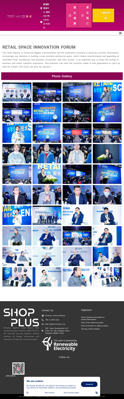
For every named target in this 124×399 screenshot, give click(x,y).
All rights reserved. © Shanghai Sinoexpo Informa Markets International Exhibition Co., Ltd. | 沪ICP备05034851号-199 (62, 396)
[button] (72, 15)
